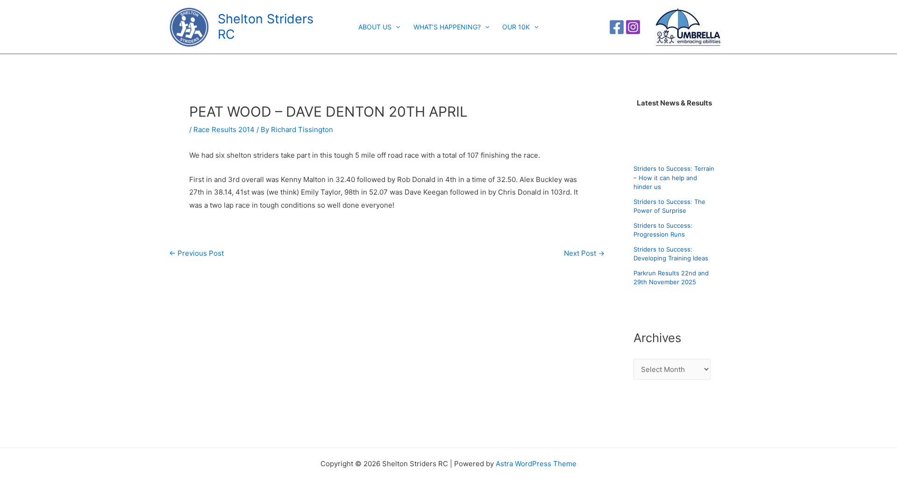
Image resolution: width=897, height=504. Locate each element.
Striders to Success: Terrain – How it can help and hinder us (674, 177)
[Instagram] (633, 27)
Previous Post (196, 253)
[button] (396, 27)
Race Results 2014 (224, 129)
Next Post (584, 253)
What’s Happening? (447, 27)
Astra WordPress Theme (536, 463)
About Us (375, 27)
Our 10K (516, 27)
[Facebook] (617, 27)
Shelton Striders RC (265, 26)
